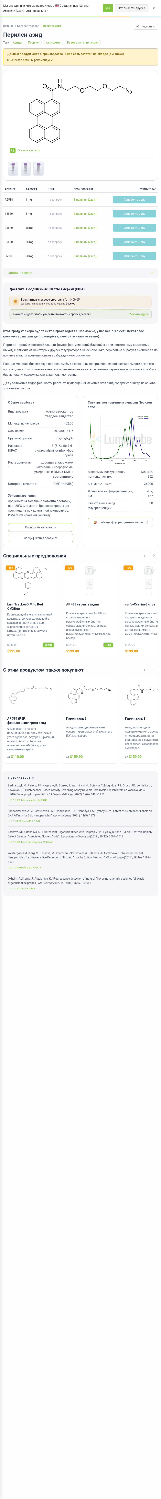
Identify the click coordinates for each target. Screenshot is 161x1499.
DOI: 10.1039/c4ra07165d (22, 888)
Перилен (33, 42)
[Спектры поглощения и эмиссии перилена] (120, 439)
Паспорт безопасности (40, 527)
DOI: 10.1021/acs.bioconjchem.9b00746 (30, 842)
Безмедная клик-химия (83, 42)
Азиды (17, 42)
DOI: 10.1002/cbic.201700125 (24, 867)
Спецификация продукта (41, 538)
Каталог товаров (28, 25)
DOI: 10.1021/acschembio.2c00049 (27, 800)
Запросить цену (134, 199)
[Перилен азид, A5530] (13, 169)
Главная (8, 25)
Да (108, 8)
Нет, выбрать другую (131, 8)
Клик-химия (53, 42)
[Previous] (144, 556)
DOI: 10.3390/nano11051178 (24, 821)
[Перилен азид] (80, 110)
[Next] (154, 556)
